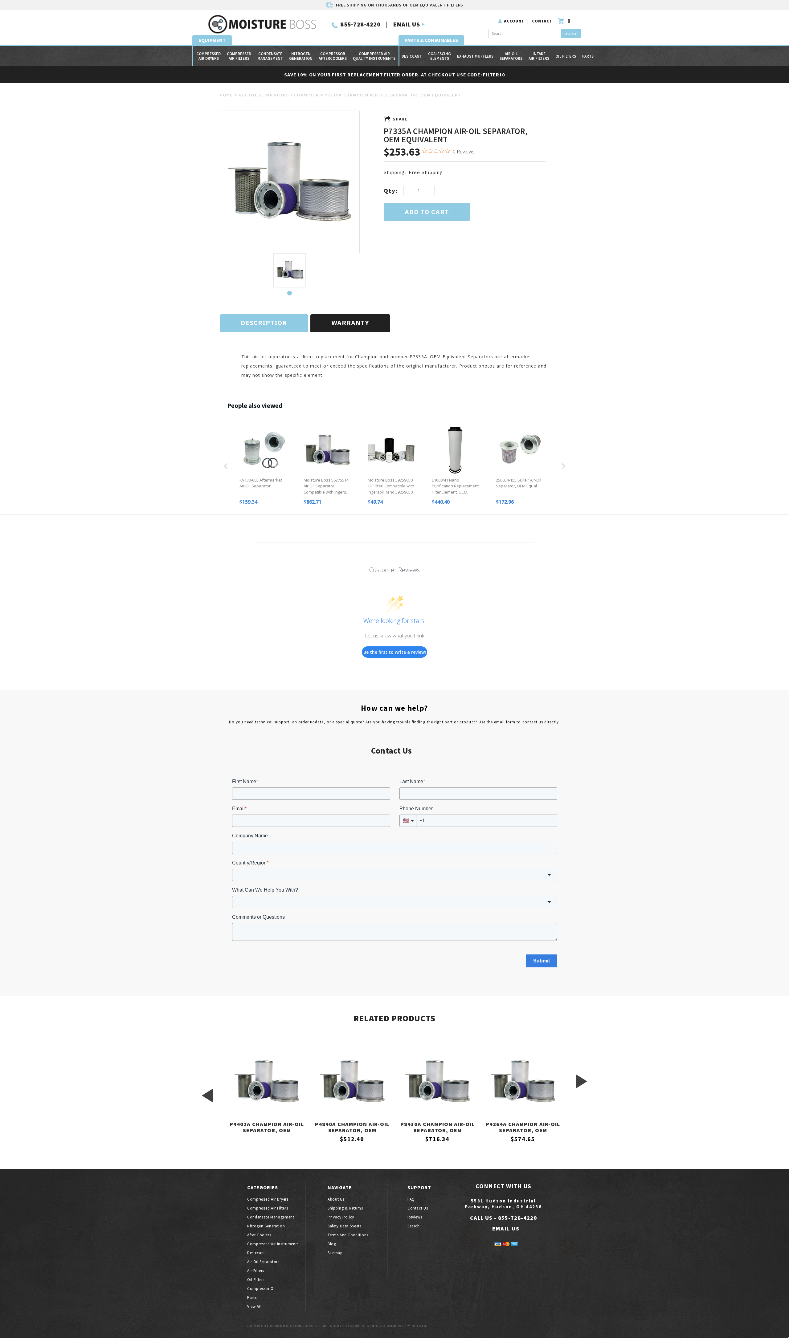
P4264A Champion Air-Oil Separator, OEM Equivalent (523, 1127)
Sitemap (335, 1252)
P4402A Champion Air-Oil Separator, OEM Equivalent (267, 1127)
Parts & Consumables (431, 40)
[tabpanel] (289, 271)
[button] (226, 466)
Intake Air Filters (539, 56)
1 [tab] (289, 293)
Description (264, 323)
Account (514, 21)
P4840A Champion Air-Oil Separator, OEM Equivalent (352, 1127)
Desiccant (412, 56)
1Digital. (420, 1326)
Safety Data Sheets (345, 1226)
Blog (332, 1243)
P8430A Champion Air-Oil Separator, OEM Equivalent (437, 1127)
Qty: (391, 190)
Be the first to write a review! (394, 652)
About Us (336, 1199)
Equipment (212, 40)
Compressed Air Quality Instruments (374, 56)
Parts (588, 56)
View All (254, 1306)
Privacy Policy (341, 1217)
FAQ (411, 1199)
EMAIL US (406, 24)
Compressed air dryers (208, 56)
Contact (542, 21)
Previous (207, 1096)
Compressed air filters (239, 56)
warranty (350, 323)
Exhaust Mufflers (475, 56)
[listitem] (263, 466)
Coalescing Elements (439, 56)
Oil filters (565, 56)
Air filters (255, 1270)
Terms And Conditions (348, 1235)
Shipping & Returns (345, 1208)
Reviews (414, 1217)
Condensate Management (270, 56)
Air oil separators (511, 56)
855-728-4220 (360, 24)
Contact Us (417, 1208)
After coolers (259, 1235)
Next (581, 1081)
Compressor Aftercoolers (333, 56)
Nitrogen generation (301, 56)
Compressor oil (261, 1288)
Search (413, 1226)
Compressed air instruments (273, 1243)
